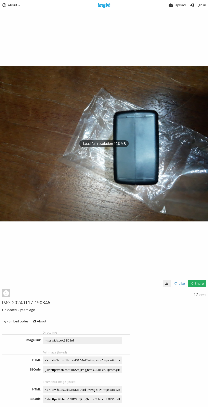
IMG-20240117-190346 (26, 302)
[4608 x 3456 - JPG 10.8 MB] (167, 283)
